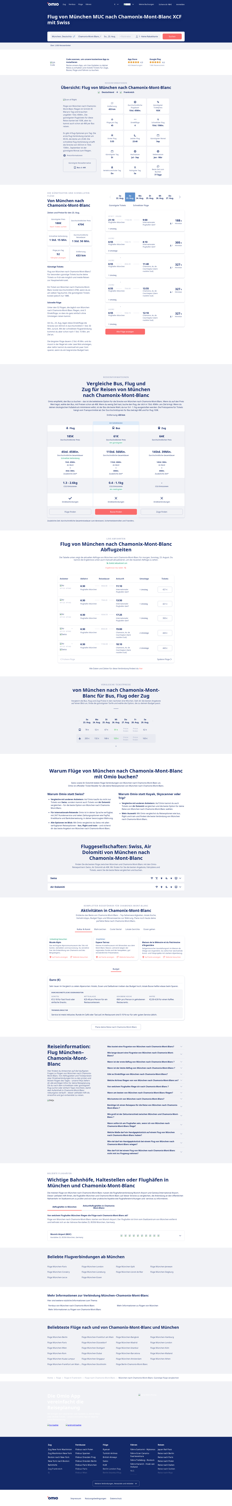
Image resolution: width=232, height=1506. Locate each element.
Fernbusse (80, 1444)
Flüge (80, 4)
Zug (64, 4)
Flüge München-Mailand (161, 1353)
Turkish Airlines (110, 1453)
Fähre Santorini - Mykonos (142, 1449)
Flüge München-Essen (92, 1277)
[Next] (180, 197)
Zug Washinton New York (60, 1453)
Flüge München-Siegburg (161, 1272)
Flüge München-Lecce (57, 1277)
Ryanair (106, 1449)
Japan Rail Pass (165, 1449)
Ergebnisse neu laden (114, 568)
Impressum (76, 1498)
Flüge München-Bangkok (127, 1337)
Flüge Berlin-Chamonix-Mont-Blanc (132, 1364)
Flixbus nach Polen (84, 1449)
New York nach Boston (58, 1461)
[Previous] (79, 721)
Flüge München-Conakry (58, 1272)
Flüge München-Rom (56, 1353)
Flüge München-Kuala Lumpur (61, 1358)
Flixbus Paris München (86, 1465)
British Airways (110, 1457)
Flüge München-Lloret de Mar (129, 1272)
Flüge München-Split (125, 1266)
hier (141, 668)
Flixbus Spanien (82, 1453)
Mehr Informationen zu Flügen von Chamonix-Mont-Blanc (74, 1309)
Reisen (161, 1444)
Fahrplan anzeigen (58, 258)
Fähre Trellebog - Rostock (142, 1460)
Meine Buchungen (146, 4)
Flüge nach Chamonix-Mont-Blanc (100, 1377)
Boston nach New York (58, 1457)
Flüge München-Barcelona (128, 1353)
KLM (105, 1465)
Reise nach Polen (166, 1461)
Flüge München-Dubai (92, 1353)
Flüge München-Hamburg (162, 1337)
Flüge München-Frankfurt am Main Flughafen (68, 1364)
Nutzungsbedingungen (95, 1498)
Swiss (105, 1461)
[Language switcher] (129, 4)
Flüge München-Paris (57, 1266)
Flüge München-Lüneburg (93, 1272)
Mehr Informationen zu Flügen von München (137, 1305)
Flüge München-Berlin (57, 1337)
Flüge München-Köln (159, 1348)
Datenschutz (116, 1498)
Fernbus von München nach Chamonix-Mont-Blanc (71, 1305)
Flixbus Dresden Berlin (86, 1461)
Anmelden (180, 4)
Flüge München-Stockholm (94, 1364)
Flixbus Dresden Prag (85, 1457)
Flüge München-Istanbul (127, 1348)
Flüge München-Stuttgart (93, 1348)
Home (50, 1377)
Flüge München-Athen (160, 1358)
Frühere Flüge (68, 659)
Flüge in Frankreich (73, 1377)
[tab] (117, 205)
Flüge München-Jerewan (161, 1266)
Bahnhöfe (52, 1465)
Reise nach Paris (165, 1457)
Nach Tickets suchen (58, 226)
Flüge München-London (92, 1266)
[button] (110, 36)
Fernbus (72, 4)
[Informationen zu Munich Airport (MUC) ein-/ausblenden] (180, 1235)
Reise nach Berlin (166, 1453)
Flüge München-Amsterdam (128, 1358)
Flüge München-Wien (57, 1348)
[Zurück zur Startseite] (55, 4)
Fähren (88, 4)
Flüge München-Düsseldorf (94, 1342)
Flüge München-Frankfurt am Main (98, 1337)
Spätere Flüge (163, 659)
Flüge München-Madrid (126, 1342)
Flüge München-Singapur (93, 1358)
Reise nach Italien (166, 1465)
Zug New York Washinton (60, 1449)
